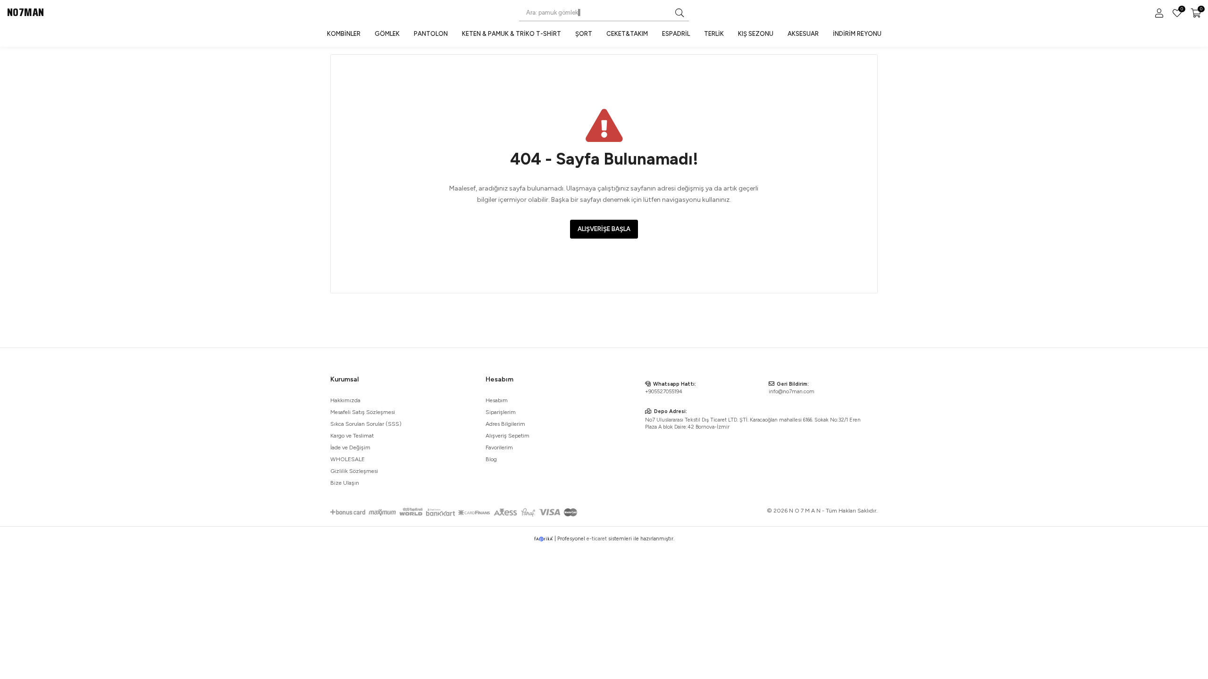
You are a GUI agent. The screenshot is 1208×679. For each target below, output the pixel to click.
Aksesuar (803, 33)
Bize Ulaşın (344, 483)
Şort (583, 33)
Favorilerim (1181, 9)
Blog (491, 459)
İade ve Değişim (350, 447)
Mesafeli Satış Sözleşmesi (362, 412)
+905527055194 (663, 392)
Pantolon (431, 33)
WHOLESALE (347, 459)
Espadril (676, 33)
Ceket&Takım (627, 33)
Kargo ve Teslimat (352, 435)
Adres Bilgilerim (505, 424)
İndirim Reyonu (857, 33)
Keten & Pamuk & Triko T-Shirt (511, 33)
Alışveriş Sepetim (507, 435)
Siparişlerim (501, 412)
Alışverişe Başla (604, 228)
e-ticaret (597, 539)
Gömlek (387, 33)
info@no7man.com (791, 392)
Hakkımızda (345, 400)
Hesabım (497, 400)
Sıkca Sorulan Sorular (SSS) (366, 424)
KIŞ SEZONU (755, 33)
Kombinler (344, 33)
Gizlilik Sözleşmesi (354, 471)
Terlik (714, 33)
